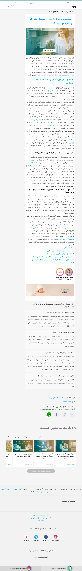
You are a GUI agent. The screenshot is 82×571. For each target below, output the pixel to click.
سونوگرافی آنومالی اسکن (65, 239)
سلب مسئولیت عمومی (41, 515)
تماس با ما (41, 520)
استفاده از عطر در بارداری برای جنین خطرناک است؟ (56, 253)
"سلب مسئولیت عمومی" (13, 489)
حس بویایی (49, 90)
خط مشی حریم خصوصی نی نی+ (41, 517)
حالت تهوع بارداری (53, 125)
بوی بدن (37, 119)
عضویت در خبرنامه (68, 501)
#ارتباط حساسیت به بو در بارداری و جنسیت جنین (57, 409)
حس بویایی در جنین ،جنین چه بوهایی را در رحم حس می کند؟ (52, 256)
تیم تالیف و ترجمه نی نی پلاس (57, 397)
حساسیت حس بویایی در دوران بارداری (60, 250)
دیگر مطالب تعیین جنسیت (57, 428)
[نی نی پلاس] (73, 6)
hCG (29, 165)
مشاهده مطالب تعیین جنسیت (41, 471)
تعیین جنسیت (71, 464)
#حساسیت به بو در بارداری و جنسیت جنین (59, 406)
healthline (67, 401)
